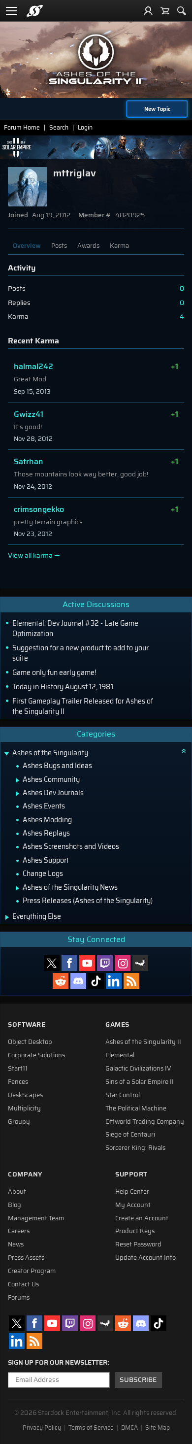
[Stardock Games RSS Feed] (131, 981)
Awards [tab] (88, 245)
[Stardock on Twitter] (52, 963)
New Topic (157, 108)
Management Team (36, 1218)
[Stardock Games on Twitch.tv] (105, 963)
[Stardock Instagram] (122, 963)
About (17, 1192)
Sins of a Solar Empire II (139, 1082)
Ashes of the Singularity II (143, 1042)
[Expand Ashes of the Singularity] (6, 754)
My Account (133, 1205)
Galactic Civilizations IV (138, 1069)
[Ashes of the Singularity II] (96, 59)
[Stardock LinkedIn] (114, 981)
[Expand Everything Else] (7, 917)
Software (26, 1024)
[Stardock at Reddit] (60, 981)
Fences (18, 1082)
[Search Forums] (181, 10)
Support (131, 1174)
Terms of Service (91, 1427)
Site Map (157, 1427)
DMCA (129, 1427)
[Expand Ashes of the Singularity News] (17, 888)
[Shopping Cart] (165, 10)
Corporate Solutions (36, 1055)
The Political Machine (135, 1108)
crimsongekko (39, 509)
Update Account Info (145, 1258)
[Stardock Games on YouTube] (87, 963)
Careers (19, 1231)
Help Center (132, 1192)
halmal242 (33, 366)
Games (117, 1024)
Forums (19, 1298)
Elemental (119, 1055)
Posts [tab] (59, 245)
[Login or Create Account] (148, 10)
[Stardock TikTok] (96, 981)
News (16, 1244)
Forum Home (22, 127)
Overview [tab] (27, 245)
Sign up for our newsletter (57, 1363)
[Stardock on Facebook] (69, 963)
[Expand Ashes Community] (17, 780)
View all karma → (34, 556)
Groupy (19, 1122)
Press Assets (26, 1258)
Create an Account (141, 1218)
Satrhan (28, 461)
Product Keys (135, 1231)
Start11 (18, 1069)
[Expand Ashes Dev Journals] (17, 793)
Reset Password (138, 1244)
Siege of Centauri (130, 1135)
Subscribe (138, 1380)
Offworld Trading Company (144, 1122)
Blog (14, 1205)
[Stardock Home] (35, 11)
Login (85, 127)
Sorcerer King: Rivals (135, 1148)
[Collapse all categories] (184, 751)
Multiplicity (24, 1108)
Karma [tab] (119, 245)
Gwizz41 (28, 414)
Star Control (122, 1095)
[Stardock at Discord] (78, 981)
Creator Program (32, 1271)
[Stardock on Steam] (140, 963)
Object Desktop (30, 1042)
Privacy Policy (42, 1427)
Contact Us (23, 1284)
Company (25, 1174)
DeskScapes (25, 1095)
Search (58, 127)
